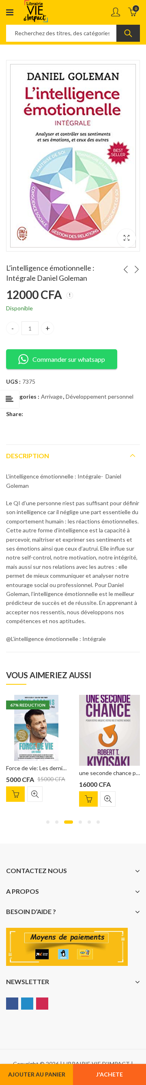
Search (128, 33)
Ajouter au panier (36, 1074)
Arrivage (51, 396)
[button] (47, 822)
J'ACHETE (109, 1074)
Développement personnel (99, 396)
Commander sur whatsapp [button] (68, 359)
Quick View (35, 794)
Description (27, 455)
